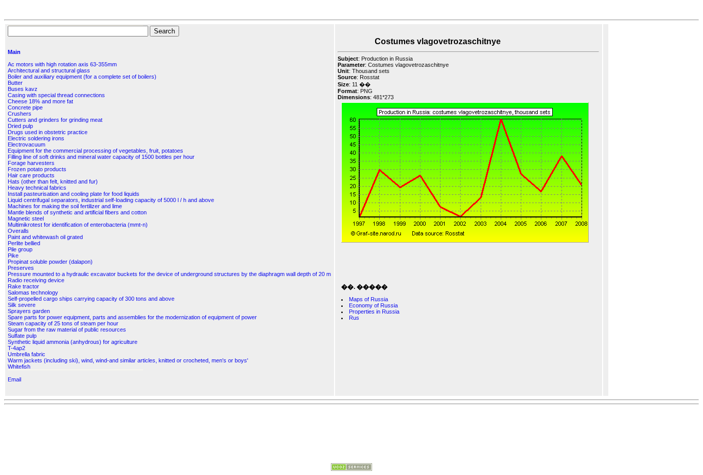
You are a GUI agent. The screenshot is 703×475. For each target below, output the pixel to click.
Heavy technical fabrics (37, 188)
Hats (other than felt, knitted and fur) (53, 181)
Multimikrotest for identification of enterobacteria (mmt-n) (78, 225)
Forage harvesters (31, 163)
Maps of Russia (368, 299)
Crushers (19, 114)
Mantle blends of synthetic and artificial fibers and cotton (77, 212)
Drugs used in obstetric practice (47, 132)
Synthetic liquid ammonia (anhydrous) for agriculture (72, 342)
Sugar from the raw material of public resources (67, 329)
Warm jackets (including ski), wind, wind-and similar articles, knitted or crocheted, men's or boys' (128, 360)
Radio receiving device (36, 280)
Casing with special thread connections (56, 95)
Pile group (20, 249)
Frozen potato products (37, 169)
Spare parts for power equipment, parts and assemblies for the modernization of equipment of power (132, 317)
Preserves (21, 268)
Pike (13, 255)
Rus (354, 318)
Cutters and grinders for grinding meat (55, 120)
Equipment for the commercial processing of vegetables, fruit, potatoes (95, 151)
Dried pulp (20, 126)
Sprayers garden (29, 311)
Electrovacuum (26, 144)
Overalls (18, 231)
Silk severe (22, 305)
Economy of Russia (373, 305)
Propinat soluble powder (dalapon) (50, 262)
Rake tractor (23, 286)
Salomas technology (33, 292)
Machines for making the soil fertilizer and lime (65, 206)
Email (14, 379)
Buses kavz (23, 89)
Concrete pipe (25, 107)
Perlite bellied (24, 243)
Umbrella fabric (26, 354)
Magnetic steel (26, 218)
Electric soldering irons (36, 138)
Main (14, 52)
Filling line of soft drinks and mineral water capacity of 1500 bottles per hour (101, 157)
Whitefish (19, 366)
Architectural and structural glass (49, 70)
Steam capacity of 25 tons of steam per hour (63, 323)
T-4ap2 (16, 348)
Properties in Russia (374, 311)
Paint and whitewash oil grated (45, 237)
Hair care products (31, 175)
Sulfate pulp (22, 336)
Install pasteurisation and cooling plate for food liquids (73, 194)
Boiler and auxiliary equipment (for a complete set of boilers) (82, 77)
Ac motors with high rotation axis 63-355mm (62, 64)
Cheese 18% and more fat (40, 101)
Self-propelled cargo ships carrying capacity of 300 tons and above (91, 299)
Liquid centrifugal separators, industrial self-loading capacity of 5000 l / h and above (111, 200)
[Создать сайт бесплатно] (351, 469)
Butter (15, 83)
